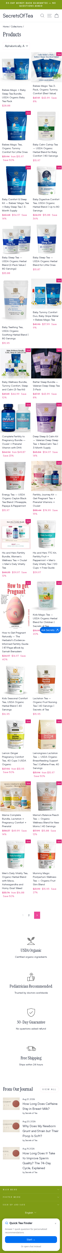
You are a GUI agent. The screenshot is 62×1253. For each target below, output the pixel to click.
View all (49, 1089)
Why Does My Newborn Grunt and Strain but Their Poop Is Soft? (41, 1131)
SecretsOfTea (18, 15)
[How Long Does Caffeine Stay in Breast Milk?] (11, 1104)
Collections (16, 26)
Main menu (10, 1189)
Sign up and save (14, 1204)
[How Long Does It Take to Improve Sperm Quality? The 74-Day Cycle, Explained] (11, 1153)
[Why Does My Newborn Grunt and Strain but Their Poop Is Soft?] (11, 1126)
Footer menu (12, 1197)
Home (6, 26)
